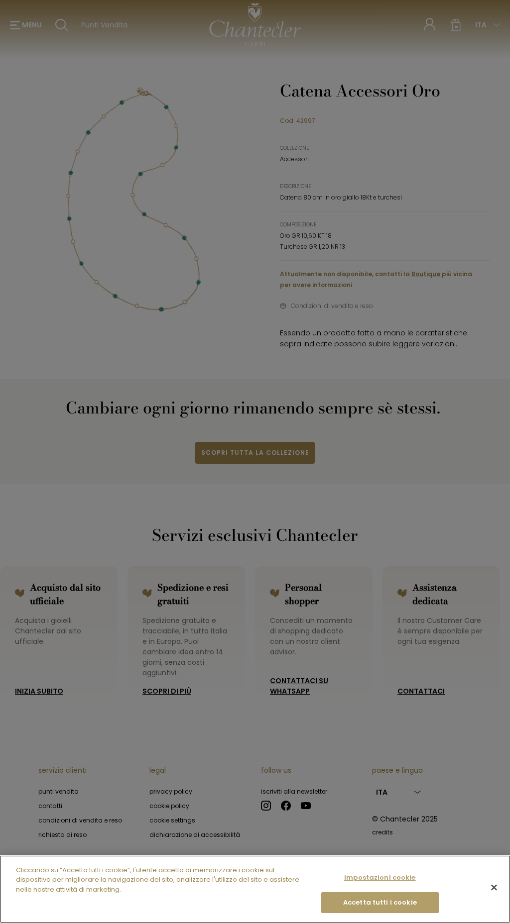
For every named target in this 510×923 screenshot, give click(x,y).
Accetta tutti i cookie (380, 902)
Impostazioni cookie (379, 877)
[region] (255, 889)
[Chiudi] (494, 887)
